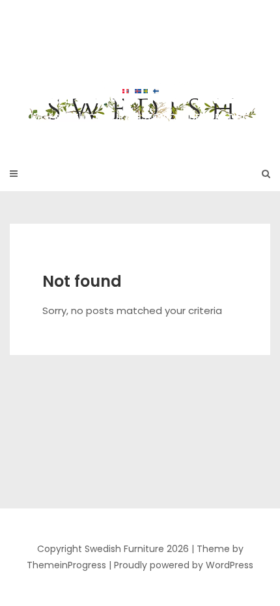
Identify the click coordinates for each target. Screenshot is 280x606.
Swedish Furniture (140, 71)
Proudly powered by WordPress (183, 565)
